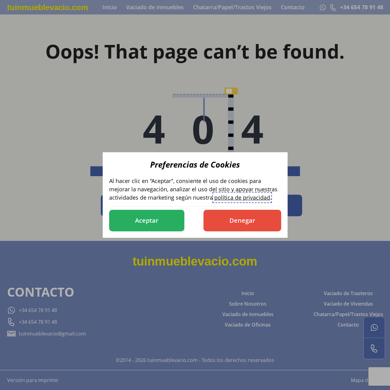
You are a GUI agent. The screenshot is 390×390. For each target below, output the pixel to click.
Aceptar (146, 220)
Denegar (242, 220)
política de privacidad (242, 197)
